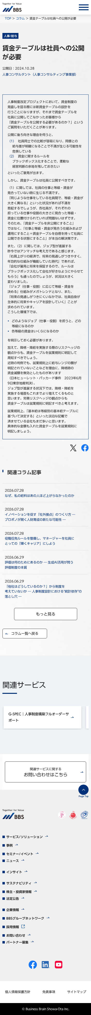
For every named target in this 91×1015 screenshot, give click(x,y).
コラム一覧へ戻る (24, 633)
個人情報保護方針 (17, 992)
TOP (8, 18)
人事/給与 (10, 35)
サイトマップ (76, 992)
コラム (20, 18)
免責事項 (48, 992)
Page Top (83, 796)
